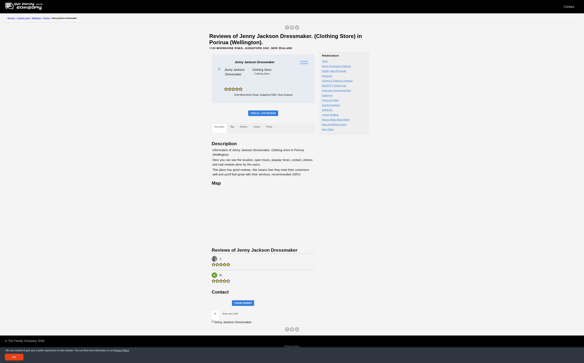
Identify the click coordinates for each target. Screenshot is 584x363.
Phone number (243, 303)
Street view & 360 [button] (230, 314)
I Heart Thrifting (330, 115)
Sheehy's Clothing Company (337, 81)
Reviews (11, 18)
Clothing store (23, 18)
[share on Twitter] (292, 29)
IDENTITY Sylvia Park (334, 85)
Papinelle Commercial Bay (336, 90)
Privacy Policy (292, 346)
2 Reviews (304, 61)
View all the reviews (263, 113)
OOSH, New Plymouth (334, 71)
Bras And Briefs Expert (334, 124)
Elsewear (327, 76)
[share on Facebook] (287, 29)
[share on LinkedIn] (296, 29)
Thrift (324, 61)
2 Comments (303, 63)
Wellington (36, 18)
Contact (569, 6)
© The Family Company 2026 (24, 340)
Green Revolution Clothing (336, 66)
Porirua (46, 18)
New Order (328, 129)
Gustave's (327, 95)
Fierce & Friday (330, 100)
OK (14, 357)
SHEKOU (327, 110)
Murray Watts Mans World (335, 119)
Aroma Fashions (331, 105)
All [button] (215, 314)
